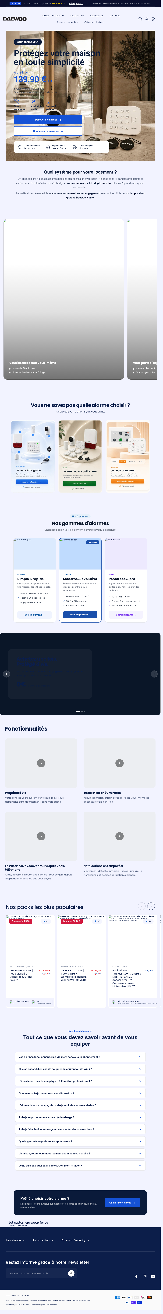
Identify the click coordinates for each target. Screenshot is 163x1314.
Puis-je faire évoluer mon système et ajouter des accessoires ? (56, 1129)
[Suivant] (151, 906)
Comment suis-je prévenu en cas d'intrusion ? (46, 1093)
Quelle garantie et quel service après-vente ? (45, 1141)
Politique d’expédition (81, 1301)
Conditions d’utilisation (62, 1301)
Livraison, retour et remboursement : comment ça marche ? (54, 1153)
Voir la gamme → (35, 614)
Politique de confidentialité (40, 1301)
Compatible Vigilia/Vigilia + (22, 967)
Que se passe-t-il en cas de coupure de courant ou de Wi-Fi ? (55, 1069)
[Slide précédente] (6, 673)
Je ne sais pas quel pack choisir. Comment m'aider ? (50, 1165)
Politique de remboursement (17, 1301)
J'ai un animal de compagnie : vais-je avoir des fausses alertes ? (57, 1105)
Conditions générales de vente (18, 1305)
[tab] (78, 711)
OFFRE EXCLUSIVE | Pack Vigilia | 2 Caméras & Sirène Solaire (21, 975)
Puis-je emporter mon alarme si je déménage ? (46, 1117)
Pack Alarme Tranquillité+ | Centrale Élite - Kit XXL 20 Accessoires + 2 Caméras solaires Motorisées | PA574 (126, 978)
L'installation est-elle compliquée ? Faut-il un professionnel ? (55, 1081)
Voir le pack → (60, 3)
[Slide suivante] (154, 673)
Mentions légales (38, 1305)
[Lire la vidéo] (41, 763)
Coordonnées (52, 1305)
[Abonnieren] (71, 1273)
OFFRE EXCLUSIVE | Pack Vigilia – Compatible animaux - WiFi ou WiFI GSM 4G (75, 975)
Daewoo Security (120, 967)
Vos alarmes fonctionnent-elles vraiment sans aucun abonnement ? (59, 1057)
